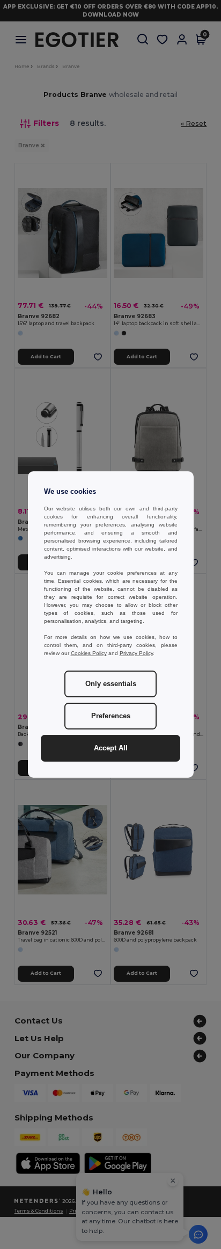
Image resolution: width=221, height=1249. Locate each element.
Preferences (110, 716)
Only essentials (110, 684)
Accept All (111, 748)
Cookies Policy (89, 653)
